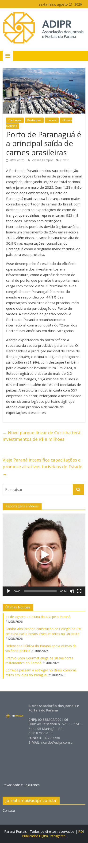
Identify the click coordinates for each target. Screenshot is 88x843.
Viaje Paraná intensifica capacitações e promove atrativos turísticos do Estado (42, 466)
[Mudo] (71, 591)
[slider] (40, 591)
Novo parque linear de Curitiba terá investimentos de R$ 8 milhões (41, 436)
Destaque (14, 120)
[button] (44, 554)
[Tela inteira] (79, 591)
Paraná (51, 120)
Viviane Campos (43, 160)
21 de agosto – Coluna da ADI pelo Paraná (37, 616)
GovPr (64, 160)
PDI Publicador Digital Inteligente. (53, 833)
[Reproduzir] (8, 591)
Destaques (34, 120)
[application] (44, 554)
